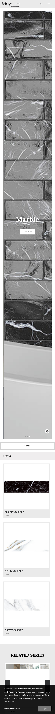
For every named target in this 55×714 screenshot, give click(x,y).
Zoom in (27, 231)
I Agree (44, 709)
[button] (25, 436)
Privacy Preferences (12, 709)
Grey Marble (14, 630)
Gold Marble (14, 571)
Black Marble (14, 512)
